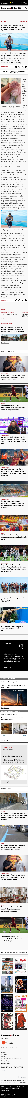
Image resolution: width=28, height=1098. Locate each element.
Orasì (2, 533)
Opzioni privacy (5, 1063)
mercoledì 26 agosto (7, 312)
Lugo (2, 905)
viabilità (3, 843)
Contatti (3, 1052)
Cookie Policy (13, 1096)
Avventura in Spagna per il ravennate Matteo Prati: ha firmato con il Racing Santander (14, 408)
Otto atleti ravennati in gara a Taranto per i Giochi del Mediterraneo (12, 629)
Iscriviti (23, 1077)
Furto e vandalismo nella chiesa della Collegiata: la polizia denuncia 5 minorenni (12, 909)
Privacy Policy (5, 1061)
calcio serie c (5, 373)
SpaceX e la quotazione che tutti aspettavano (13, 686)
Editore (3, 1056)
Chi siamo (4, 1054)
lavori (3, 811)
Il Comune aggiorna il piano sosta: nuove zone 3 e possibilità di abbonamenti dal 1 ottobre (13, 847)
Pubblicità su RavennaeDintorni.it (11, 1059)
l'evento (3, 595)
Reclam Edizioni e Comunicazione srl (12, 1048)
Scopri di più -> (5, 342)
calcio (3, 403)
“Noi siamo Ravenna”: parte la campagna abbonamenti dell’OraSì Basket (13, 537)
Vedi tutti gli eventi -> (6, 318)
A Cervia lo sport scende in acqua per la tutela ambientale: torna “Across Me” (13, 599)
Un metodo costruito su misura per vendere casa (12, 719)
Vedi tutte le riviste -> (21, 952)
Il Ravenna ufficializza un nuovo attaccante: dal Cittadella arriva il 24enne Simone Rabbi (13, 378)
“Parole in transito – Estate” (9, 314)
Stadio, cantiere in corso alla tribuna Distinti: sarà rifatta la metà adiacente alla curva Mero (12, 329)
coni (2, 625)
